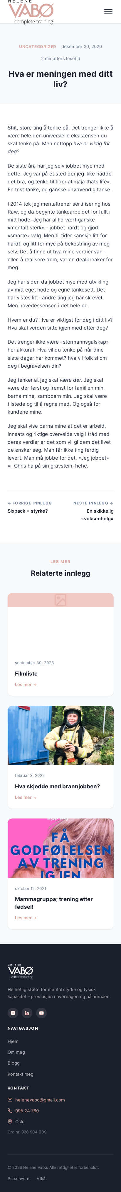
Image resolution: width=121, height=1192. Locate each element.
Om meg (16, 1052)
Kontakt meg (20, 1074)
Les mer (23, 684)
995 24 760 (27, 1110)
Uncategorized (38, 46)
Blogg (14, 1063)
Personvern (18, 1178)
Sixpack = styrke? (28, 511)
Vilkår (42, 1178)
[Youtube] (41, 1013)
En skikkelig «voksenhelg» (97, 514)
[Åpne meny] (108, 11)
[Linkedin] (27, 1013)
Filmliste (26, 673)
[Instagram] (13, 1013)
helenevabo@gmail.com (40, 1100)
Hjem (13, 1041)
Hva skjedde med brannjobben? (57, 786)
